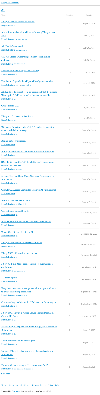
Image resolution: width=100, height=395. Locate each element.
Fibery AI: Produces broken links (17, 116)
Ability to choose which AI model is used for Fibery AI (27, 151)
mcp (20, 169)
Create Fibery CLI (10, 105)
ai (14, 25)
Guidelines (24, 385)
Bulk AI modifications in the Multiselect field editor (26, 221)
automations (20, 50)
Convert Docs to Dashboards (15, 211)
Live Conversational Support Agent (18, 340)
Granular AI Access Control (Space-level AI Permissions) (28, 189)
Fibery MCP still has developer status (19, 253)
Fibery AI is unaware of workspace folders (21, 242)
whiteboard (20, 39)
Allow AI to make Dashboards (15, 200)
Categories (13, 385)
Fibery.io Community (10, 3)
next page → (6, 374)
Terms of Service (39, 385)
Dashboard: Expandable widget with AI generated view (27, 81)
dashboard (25, 85)
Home (4, 385)
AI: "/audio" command (12, 46)
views (18, 85)
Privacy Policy (54, 385)
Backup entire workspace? (13, 140)
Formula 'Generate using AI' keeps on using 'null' (24, 365)
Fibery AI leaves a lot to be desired (18, 21)
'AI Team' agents (9, 277)
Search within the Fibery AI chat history (20, 70)
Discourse (16, 391)
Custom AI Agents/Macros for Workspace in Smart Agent (28, 302)
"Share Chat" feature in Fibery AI (17, 232)
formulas (27, 369)
